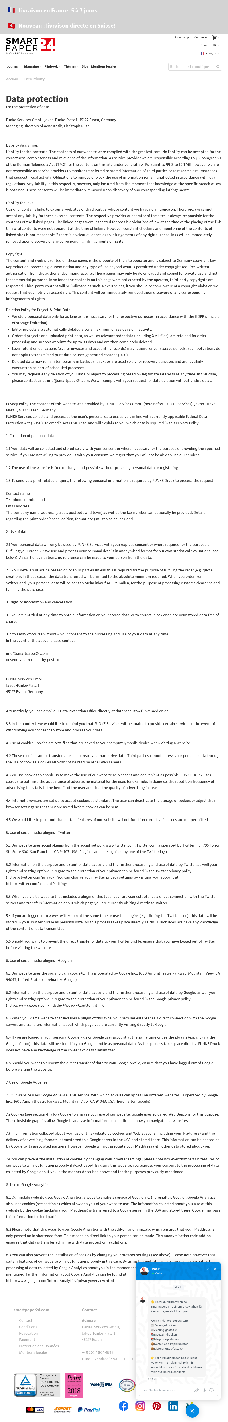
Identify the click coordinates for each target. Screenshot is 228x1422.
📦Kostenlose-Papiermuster (169, 1344)
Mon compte (183, 37)
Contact (26, 1320)
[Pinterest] (157, 1400)
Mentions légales (33, 1352)
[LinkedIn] (173, 1400)
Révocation (28, 1333)
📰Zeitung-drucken (163, 1325)
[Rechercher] (218, 66)
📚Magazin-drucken (164, 1334)
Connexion (201, 37)
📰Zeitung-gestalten (164, 1330)
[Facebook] (124, 1400)
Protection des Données (39, 1346)
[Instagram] (140, 1400)
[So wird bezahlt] (63, 1400)
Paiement (27, 1339)
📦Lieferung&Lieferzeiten (167, 1348)
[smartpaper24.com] (30, 46)
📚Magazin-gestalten (165, 1339)
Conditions (28, 1326)
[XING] (189, 1400)
